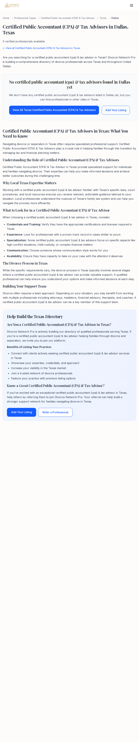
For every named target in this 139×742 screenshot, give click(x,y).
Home (6, 18)
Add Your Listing (115, 110)
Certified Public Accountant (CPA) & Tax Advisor (68, 18)
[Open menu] (131, 5)
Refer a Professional (55, 412)
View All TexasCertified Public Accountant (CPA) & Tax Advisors (54, 110)
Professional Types (25, 18)
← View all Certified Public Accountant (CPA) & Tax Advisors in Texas (41, 48)
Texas (103, 18)
